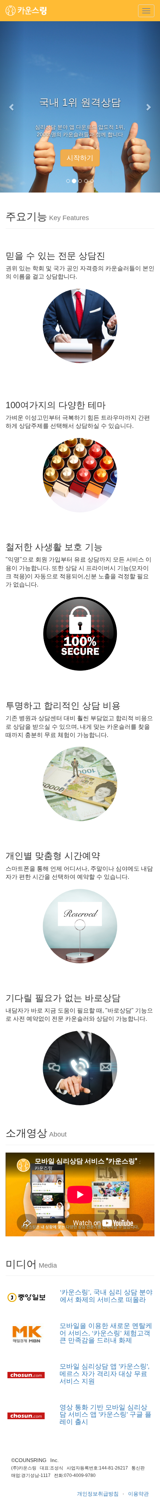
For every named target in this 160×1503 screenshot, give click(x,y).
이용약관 (138, 1494)
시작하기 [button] (80, 158)
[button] (12, 107)
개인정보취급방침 (98, 1494)
